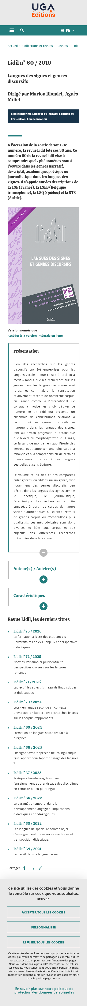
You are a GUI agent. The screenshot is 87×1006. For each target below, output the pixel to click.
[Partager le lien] (40, 868)
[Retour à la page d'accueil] (43, 10)
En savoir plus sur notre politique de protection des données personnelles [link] (44, 990)
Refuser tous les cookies (43, 942)
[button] (22, 30)
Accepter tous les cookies (43, 912)
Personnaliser (43, 927)
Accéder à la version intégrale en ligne (35, 336)
